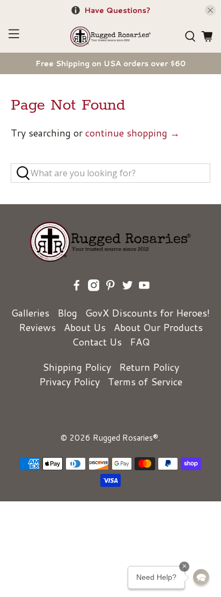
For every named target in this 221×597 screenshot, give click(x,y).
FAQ (140, 342)
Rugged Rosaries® (125, 437)
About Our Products (158, 327)
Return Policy (149, 367)
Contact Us (97, 342)
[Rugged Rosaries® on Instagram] (94, 287)
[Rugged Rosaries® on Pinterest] (110, 287)
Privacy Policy (69, 382)
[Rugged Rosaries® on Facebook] (77, 287)
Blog (67, 313)
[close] (210, 10)
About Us (85, 327)
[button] (201, 577)
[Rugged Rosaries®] (110, 36)
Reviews (37, 327)
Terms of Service (145, 382)
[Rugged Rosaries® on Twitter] (128, 287)
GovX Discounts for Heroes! (147, 313)
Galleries (30, 313)
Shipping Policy (76, 367)
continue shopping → (132, 133)
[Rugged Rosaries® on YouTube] (144, 287)
